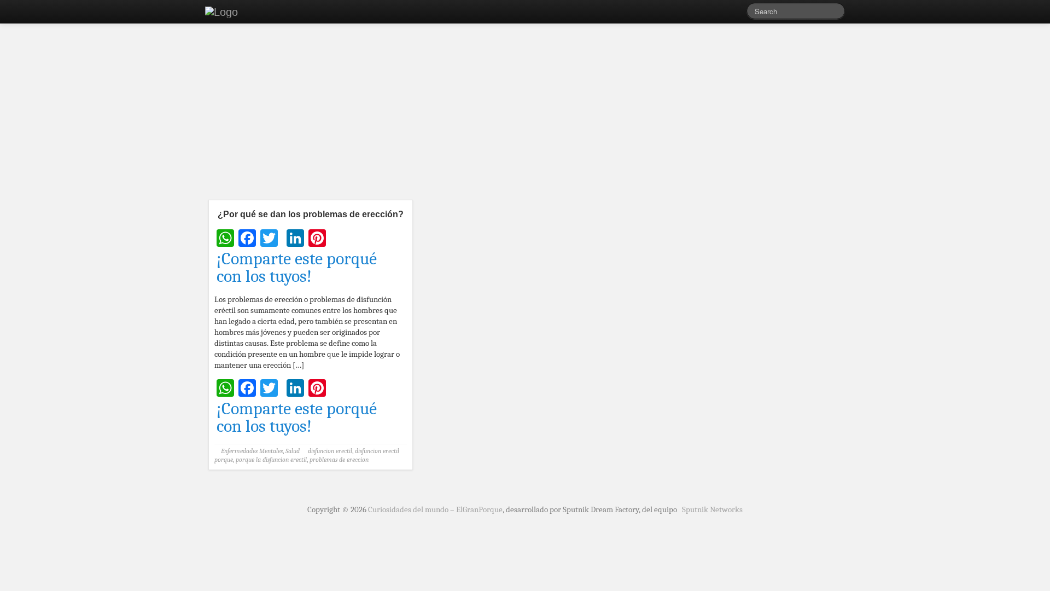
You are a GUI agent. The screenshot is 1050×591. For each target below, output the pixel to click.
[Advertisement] (525, 115)
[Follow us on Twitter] (738, 13)
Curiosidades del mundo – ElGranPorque (435, 509)
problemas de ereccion (339, 459)
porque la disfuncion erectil (271, 459)
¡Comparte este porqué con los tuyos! (297, 267)
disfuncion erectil (330, 451)
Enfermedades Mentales (252, 451)
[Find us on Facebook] (722, 13)
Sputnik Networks (712, 509)
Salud (292, 451)
